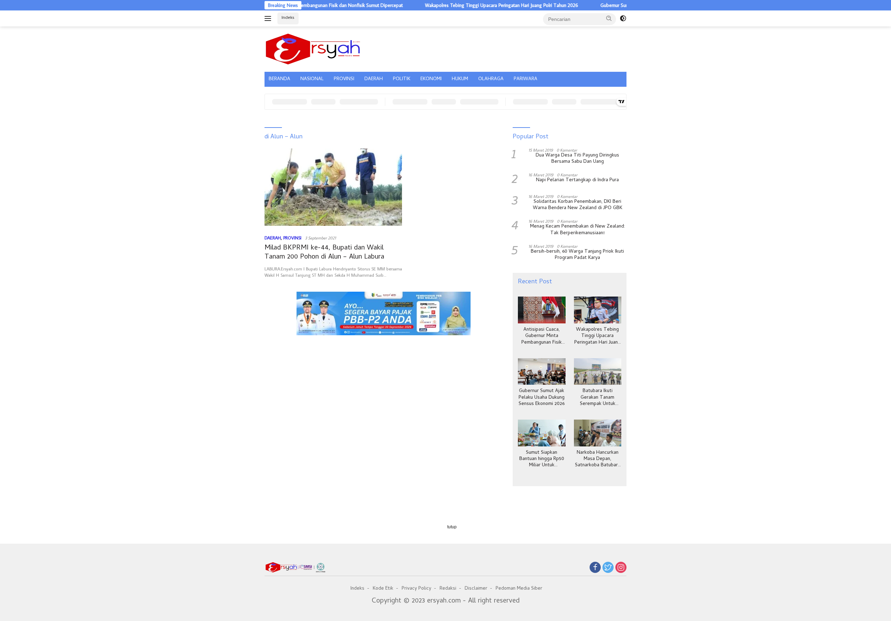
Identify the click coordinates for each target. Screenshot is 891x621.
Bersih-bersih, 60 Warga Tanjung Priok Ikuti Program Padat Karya (577, 255)
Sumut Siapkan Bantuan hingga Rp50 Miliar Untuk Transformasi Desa (541, 459)
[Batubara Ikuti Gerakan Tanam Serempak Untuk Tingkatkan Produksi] (597, 371)
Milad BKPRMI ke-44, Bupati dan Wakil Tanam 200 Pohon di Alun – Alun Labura (324, 253)
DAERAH (373, 79)
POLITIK (401, 79)
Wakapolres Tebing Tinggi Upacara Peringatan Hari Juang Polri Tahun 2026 (479, 5)
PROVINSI (344, 79)
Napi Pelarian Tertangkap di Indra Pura (577, 180)
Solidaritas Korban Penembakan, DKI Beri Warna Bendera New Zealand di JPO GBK (577, 205)
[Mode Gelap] (623, 18)
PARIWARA (525, 79)
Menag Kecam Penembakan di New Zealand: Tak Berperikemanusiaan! (577, 230)
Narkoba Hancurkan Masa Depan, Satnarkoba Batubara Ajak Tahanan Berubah (597, 459)
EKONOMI (431, 79)
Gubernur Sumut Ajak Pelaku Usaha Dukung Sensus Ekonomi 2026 (542, 397)
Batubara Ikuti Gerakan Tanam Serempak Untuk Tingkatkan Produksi (598, 397)
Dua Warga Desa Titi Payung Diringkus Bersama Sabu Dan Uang (577, 159)
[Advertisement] (383, 371)
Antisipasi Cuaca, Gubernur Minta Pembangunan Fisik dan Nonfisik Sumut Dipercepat (541, 336)
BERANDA (279, 79)
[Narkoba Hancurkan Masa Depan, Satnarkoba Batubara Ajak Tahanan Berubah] (597, 433)
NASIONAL (312, 79)
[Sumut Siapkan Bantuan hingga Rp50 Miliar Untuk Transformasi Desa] (541, 433)
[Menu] (269, 18)
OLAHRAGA (491, 79)
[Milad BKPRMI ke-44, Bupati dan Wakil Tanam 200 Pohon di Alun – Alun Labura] (333, 187)
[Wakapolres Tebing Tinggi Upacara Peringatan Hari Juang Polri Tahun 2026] (597, 310)
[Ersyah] (313, 48)
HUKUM (460, 79)
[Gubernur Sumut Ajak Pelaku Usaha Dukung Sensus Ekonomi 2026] (541, 371)
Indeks (288, 18)
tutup (452, 526)
